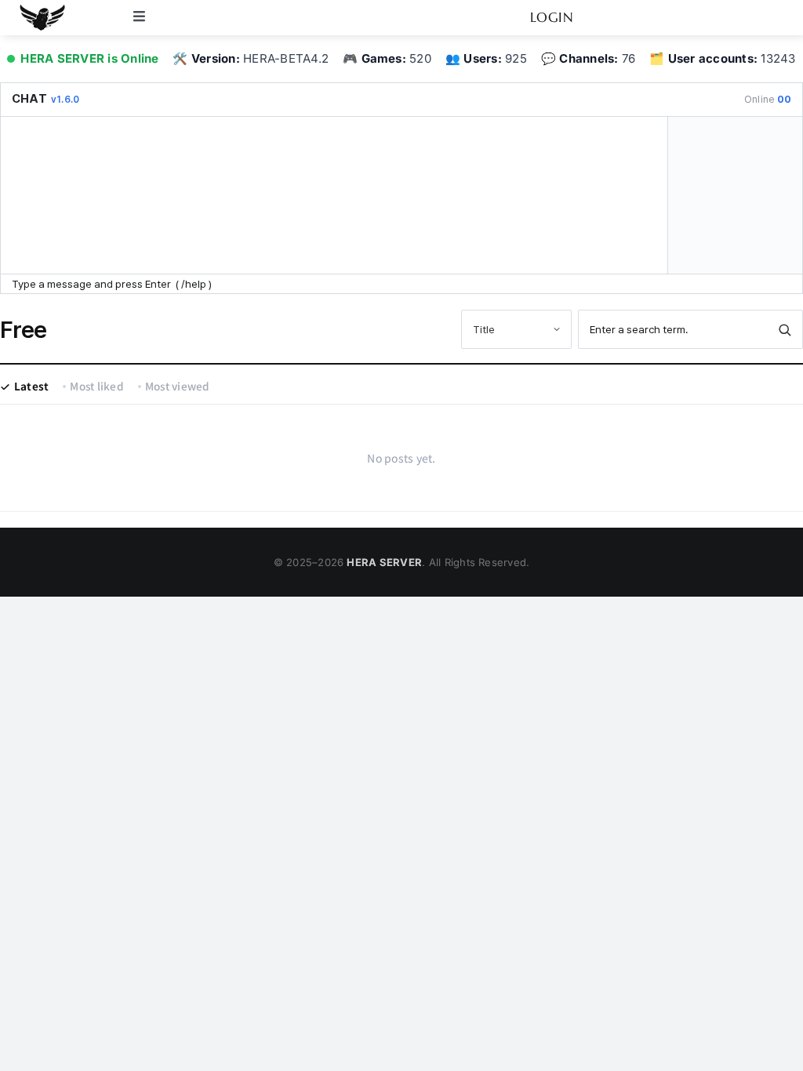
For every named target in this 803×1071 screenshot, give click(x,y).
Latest (31, 386)
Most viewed (177, 386)
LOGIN (552, 17)
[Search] (784, 329)
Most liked (96, 386)
